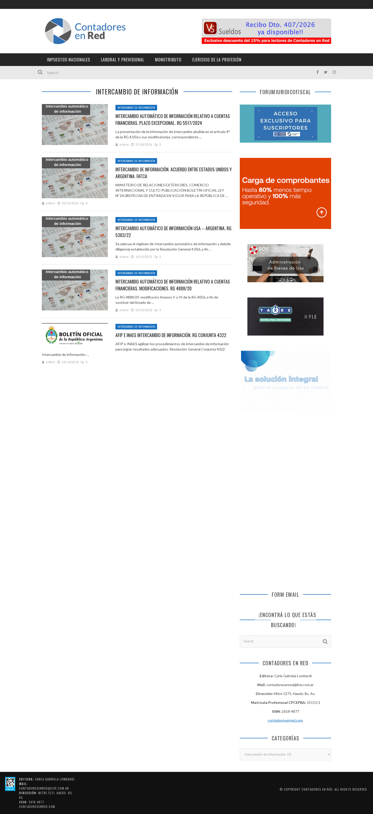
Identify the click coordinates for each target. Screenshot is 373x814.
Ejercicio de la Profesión (217, 60)
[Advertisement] (285, 462)
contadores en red (317, 789)
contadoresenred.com (285, 720)
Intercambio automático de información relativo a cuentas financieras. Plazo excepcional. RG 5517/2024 (172, 119)
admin (124, 144)
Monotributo (168, 60)
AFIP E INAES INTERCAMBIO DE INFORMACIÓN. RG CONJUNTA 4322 (170, 335)
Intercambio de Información (136, 107)
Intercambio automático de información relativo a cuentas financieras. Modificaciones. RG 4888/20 (172, 285)
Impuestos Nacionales (68, 60)
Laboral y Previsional (122, 60)
